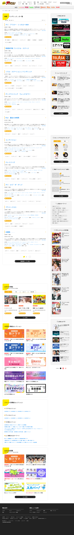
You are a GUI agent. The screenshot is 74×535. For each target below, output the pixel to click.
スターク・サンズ (7, 193)
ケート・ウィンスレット (18, 149)
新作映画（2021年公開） (9, 431)
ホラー (6, 65)
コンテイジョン (11, 140)
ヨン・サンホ (10, 60)
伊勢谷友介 (32, 215)
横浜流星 (64, 208)
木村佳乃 (36, 215)
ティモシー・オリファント (12, 170)
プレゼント (47, 3)
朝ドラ (5, 438)
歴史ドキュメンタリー (29, 442)
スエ (15, 127)
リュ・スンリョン (18, 79)
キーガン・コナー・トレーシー (10, 103)
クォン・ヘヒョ (24, 58)
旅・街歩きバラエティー (12, 424)
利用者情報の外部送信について (42, 518)
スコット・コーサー (24, 172)
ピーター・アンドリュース (9, 151)
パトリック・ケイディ (37, 195)
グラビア (38, 512)
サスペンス (7, 134)
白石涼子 (28, 79)
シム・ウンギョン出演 (9, 88)
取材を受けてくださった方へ (14, 518)
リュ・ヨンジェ (29, 60)
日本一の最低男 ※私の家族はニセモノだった (59, 215)
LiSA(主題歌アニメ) (20, 442)
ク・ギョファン (37, 58)
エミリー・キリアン (11, 32)
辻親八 (35, 79)
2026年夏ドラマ (14, 411)
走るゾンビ (12, 201)
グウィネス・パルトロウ (8, 149)
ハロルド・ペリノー (34, 242)
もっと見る (25, 317)
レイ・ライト (34, 172)
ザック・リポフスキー (12, 104)
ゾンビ (24, 85)
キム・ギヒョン (28, 127)
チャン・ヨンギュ (37, 80)
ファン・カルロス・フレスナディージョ (15, 244)
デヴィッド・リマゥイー (8, 35)
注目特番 (6, 424)
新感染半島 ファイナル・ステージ (17, 48)
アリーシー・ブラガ (26, 215)
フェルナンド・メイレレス (13, 217)
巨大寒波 (34, 40)
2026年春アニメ (21, 418)
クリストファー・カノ (24, 35)
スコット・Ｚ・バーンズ (27, 150)
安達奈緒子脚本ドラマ (24, 438)
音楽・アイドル (53, 510)
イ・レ (40, 65)
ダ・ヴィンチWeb (17, 520)
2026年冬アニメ (27, 418)
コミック (45, 512)
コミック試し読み (40, 3)
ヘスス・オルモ (18, 245)
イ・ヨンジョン (29, 129)
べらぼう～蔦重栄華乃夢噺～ (56, 208)
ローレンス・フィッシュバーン (30, 147)
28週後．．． (10, 232)
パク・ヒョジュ (34, 127)
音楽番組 (6, 426)
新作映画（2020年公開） (19, 431)
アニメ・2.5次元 (32, 512)
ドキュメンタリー (7, 428)
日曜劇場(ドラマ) (11, 438)
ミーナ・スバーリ (11, 192)
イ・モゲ (37, 129)
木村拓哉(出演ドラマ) (16, 440)
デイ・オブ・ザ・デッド (14, 185)
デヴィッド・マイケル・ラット (29, 33)
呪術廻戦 (65, 219)
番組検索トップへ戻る (25, 261)
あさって (24, 291)
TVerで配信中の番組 (29, 426)
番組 (26, 3)
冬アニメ (61, 219)
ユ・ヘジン (23, 127)
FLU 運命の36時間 (12, 118)
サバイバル (24, 65)
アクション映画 (32, 178)
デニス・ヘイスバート (36, 102)
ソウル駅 (12, 85)
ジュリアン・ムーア (11, 215)
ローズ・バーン (19, 242)
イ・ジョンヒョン (18, 58)
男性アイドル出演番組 (22, 424)
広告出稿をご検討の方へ (5, 518)
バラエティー (7, 305)
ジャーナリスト (28, 109)
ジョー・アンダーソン (29, 170)
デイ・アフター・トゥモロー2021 (17, 25)
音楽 (3, 512)
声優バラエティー (12, 442)
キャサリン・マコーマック (9, 243)
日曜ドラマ (6, 442)
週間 (65, 141)
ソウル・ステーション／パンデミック (19, 71)
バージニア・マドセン (27, 102)
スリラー (34, 156)
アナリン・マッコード (41, 192)
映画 (17, 512)
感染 (19, 134)
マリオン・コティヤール (12, 147)
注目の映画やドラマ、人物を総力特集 (11, 452)
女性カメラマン (36, 109)
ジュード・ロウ (39, 147)
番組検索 (6, 10)
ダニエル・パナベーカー (38, 170)
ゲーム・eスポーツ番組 (20, 426)
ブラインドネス (11, 207)
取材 (42, 109)
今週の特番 (32, 291)
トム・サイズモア (19, 32)
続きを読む (44, 30)
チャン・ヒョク (10, 127)
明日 (16, 291)
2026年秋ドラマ (7, 411)
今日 (8, 291)
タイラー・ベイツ (7, 196)
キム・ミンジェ (31, 58)
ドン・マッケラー (25, 217)
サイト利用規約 (26, 518)
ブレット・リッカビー (20, 171)
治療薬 (29, 40)
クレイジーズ (10, 162)
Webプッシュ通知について (32, 518)
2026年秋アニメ (7, 418)
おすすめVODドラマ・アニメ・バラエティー (34, 428)
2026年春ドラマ (21, 411)
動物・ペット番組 (11, 426)
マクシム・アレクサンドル (9, 173)
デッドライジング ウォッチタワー (18, 94)
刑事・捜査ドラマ (31, 440)
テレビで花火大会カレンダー (9, 429)
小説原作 (21, 226)
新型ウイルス (14, 40)
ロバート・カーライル (12, 242)
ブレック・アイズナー (12, 172)
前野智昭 (31, 79)
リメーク (6, 178)
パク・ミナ (18, 127)
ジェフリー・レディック (24, 195)
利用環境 (21, 518)
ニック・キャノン (18, 192)
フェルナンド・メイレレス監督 (11, 226)
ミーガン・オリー (19, 102)
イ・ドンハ (28, 80)
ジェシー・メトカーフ (12, 102)
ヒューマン (7, 109)
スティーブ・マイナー (12, 195)
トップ (19, 3)
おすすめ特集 (8, 450)
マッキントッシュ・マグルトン (20, 243)
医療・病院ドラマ (24, 440)
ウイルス (13, 134)
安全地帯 (40, 40)
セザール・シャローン (36, 217)
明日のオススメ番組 (55, 219)
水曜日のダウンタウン (55, 206)
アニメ (10, 510)
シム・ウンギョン (11, 79)
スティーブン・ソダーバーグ (13, 150)
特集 (23, 3)
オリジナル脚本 (8, 42)
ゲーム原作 (7, 111)
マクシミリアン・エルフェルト (14, 33)
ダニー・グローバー (8, 216)
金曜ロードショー (27, 431)
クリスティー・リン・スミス (9, 171)
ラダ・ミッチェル (21, 170)
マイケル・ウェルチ (32, 192)
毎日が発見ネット (4, 520)
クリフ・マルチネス (21, 151)
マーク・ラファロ (19, 215)
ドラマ (3, 510)
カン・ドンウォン (11, 58)
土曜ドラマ (17, 438)
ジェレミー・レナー (26, 242)
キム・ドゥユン (7, 59)
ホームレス (18, 85)
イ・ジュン (24, 79)
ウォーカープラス (11, 520)
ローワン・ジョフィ (8, 245)
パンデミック (22, 40)
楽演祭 (27, 520)
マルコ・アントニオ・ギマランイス (10, 218)
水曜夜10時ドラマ (7, 440)
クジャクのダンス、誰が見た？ (57, 217)
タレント (30, 3)
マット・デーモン (20, 147)
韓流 (11, 65)
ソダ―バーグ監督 (26, 156)
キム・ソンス (10, 129)
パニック (31, 134)
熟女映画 (35, 442)
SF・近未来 (7, 40)
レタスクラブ (23, 520)
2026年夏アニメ (14, 418)
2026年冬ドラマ (27, 411)
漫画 (35, 3)
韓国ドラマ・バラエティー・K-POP (18, 428)
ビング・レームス (25, 192)
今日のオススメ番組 (55, 213)
